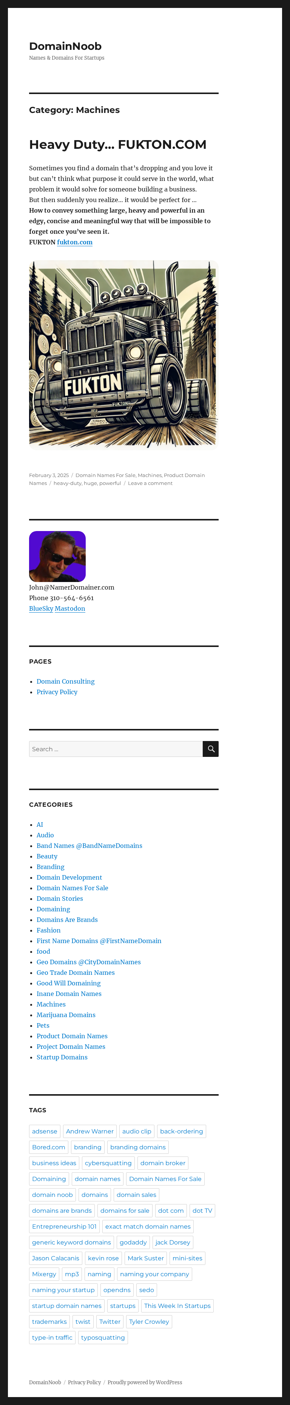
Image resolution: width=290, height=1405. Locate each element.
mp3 (72, 1274)
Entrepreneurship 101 (64, 1226)
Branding (51, 867)
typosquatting (103, 1337)
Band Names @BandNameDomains (89, 845)
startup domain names (67, 1305)
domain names (97, 1179)
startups (123, 1305)
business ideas (54, 1163)
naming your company (154, 1274)
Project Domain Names (71, 1046)
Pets (43, 1025)
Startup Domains (62, 1057)
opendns (117, 1290)
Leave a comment (150, 483)
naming (99, 1274)
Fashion (49, 930)
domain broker (162, 1163)
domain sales (136, 1194)
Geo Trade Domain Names (76, 972)
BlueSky (41, 608)
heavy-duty (68, 483)
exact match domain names (148, 1226)
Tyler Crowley (149, 1321)
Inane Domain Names (69, 993)
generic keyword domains (71, 1242)
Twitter (109, 1321)
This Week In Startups (177, 1305)
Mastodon (70, 608)
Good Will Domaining (69, 983)
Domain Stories (60, 898)
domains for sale (125, 1210)
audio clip (136, 1131)
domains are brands (62, 1210)
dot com (171, 1210)
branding (88, 1147)
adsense (44, 1131)
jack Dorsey (173, 1242)
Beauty (47, 856)
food (43, 951)
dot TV (202, 1210)
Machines (150, 475)
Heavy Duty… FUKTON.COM (118, 144)
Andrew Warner (90, 1131)
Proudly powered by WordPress (145, 1382)
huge (90, 483)
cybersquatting (108, 1163)
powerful (110, 483)
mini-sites (187, 1258)
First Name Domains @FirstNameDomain (99, 941)
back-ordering (181, 1131)
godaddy (133, 1242)
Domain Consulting (66, 681)
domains (95, 1194)
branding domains (138, 1147)
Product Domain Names (72, 1036)
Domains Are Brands (67, 919)
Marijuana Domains (66, 1015)
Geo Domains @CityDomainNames (89, 962)
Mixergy (44, 1274)
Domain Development (69, 877)
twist (83, 1321)
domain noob (52, 1194)
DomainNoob (65, 46)
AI (40, 824)
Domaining (53, 909)
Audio (45, 835)
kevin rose (103, 1258)
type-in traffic (52, 1337)
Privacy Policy (57, 692)
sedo (146, 1290)
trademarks (49, 1321)
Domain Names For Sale (106, 475)
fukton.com (75, 242)
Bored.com (48, 1147)
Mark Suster (146, 1258)
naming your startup (63, 1290)
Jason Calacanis (55, 1258)
